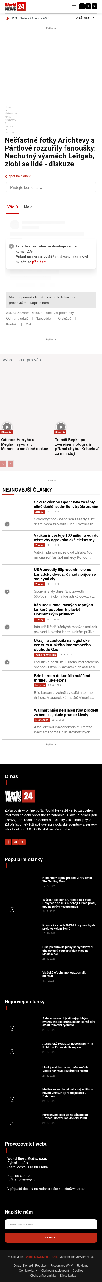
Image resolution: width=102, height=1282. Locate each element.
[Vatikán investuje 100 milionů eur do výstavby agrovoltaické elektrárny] (17, 547)
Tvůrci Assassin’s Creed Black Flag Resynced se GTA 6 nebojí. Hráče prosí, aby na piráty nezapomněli (69, 903)
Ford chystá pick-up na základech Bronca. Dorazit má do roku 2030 (65, 1116)
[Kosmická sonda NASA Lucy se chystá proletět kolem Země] (23, 928)
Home (8, 107)
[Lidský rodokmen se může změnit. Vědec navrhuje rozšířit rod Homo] (23, 1070)
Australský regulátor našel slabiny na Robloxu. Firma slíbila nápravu (67, 1045)
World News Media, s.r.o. (42, 1256)
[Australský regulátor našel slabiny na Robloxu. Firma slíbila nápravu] (23, 1047)
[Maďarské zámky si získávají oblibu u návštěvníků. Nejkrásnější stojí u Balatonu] (23, 1094)
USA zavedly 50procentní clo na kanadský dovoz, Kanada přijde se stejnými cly (65, 574)
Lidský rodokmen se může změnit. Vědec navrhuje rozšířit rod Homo (65, 1069)
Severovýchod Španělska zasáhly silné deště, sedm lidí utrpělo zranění (66, 504)
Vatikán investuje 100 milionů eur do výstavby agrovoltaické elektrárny (66, 537)
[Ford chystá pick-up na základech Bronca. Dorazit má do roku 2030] (23, 1118)
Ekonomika (41, 719)
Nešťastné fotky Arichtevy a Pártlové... (11, 120)
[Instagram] (88, 6)
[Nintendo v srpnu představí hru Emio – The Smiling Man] (23, 881)
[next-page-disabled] (11, 463)
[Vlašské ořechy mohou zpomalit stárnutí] (23, 976)
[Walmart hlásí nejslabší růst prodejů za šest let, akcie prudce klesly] (17, 722)
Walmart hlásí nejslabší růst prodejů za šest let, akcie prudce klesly (66, 712)
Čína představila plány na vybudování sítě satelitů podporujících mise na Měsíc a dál (67, 950)
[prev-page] (3, 463)
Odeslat (51, 1237)
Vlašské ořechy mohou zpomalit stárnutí (64, 974)
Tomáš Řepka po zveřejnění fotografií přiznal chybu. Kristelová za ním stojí (77, 446)
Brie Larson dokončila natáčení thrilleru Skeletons (62, 678)
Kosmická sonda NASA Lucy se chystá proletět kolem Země (69, 927)
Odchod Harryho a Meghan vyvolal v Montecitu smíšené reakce (24, 444)
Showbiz (6, 432)
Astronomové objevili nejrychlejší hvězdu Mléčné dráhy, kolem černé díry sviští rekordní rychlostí (68, 1021)
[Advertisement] (51, 66)
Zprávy (39, 511)
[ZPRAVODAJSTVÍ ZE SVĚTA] (15, 7)
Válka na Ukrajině (45, 654)
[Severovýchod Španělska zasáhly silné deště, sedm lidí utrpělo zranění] (17, 514)
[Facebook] (82, 6)
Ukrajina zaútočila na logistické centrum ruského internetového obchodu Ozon (62, 645)
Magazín (40, 685)
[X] (94, 6)
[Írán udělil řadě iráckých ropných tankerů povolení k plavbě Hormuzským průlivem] (17, 617)
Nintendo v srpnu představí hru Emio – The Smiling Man (68, 879)
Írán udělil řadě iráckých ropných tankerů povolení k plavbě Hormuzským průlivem (63, 609)
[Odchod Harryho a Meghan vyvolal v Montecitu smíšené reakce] (26, 400)
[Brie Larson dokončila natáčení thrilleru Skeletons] (17, 687)
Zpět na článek (19, 176)
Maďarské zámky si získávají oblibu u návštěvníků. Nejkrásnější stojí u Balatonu (67, 1092)
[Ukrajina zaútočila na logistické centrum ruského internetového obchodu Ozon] (17, 652)
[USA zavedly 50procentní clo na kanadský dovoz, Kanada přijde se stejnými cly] (17, 581)
